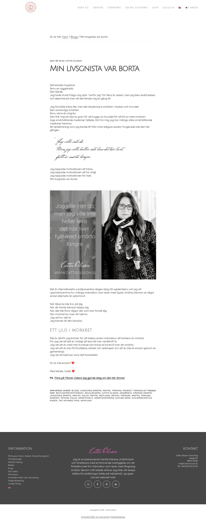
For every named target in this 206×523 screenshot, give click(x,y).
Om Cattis (13, 471)
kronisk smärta (142, 393)
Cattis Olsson (110, 393)
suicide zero (122, 398)
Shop (10, 468)
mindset (54, 398)
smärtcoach (85, 398)
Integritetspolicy (16, 480)
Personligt (140, 390)
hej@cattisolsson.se (188, 463)
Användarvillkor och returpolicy (23, 477)
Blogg (75, 390)
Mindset (127, 390)
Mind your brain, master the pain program (28, 456)
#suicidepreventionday (70, 393)
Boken (11, 465)
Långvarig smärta (91, 390)
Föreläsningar (15, 459)
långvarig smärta (60, 395)
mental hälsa (81, 395)
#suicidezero (93, 393)
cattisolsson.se (30, 7)
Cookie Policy (14, 483)
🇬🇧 (9, 487)
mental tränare (121, 395)
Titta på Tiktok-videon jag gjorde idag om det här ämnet (89, 377)
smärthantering (104, 398)
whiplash (86, 400)
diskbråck (126, 393)
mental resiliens (100, 395)
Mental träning (112, 390)
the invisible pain (69, 400)
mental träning (141, 395)
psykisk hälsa (69, 398)
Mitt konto (13, 474)
